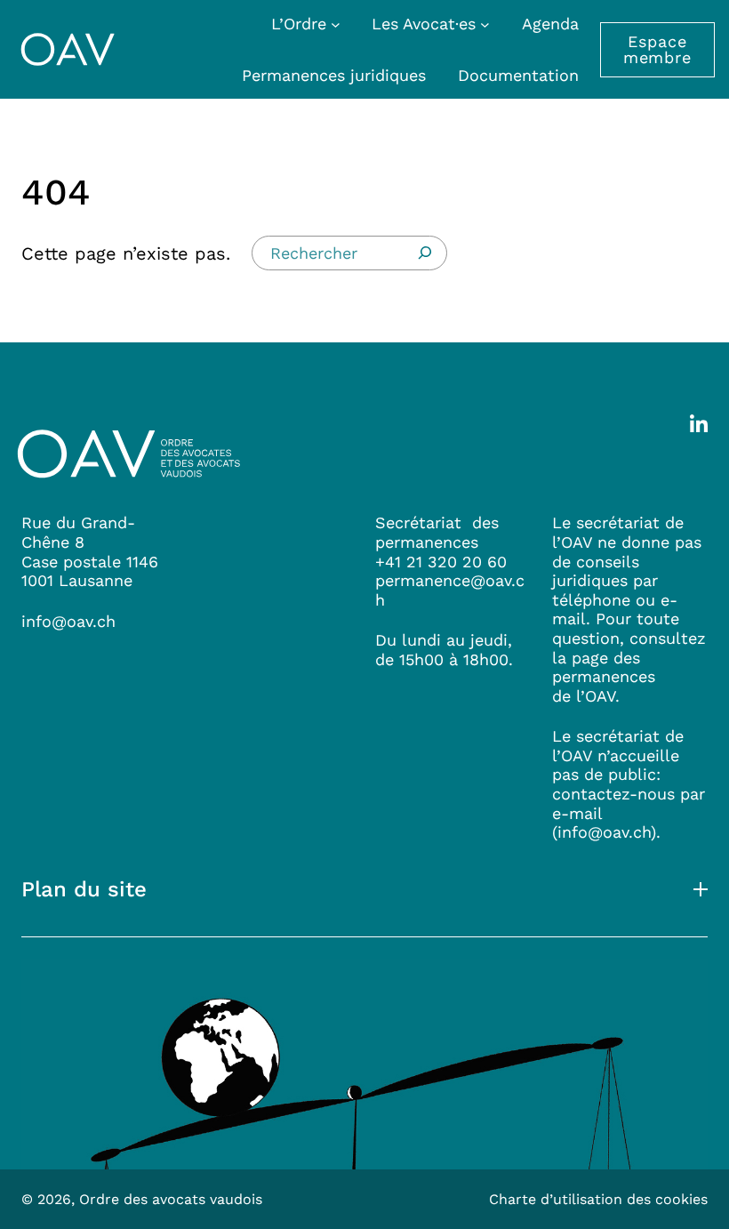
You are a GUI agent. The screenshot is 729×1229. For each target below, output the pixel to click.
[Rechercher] (425, 252)
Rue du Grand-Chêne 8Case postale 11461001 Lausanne (89, 551)
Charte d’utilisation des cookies (598, 1199)
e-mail (577, 813)
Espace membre (657, 49)
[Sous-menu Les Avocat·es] (485, 23)
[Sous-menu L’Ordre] (335, 23)
